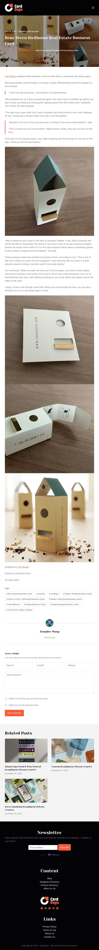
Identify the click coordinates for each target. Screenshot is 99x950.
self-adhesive (13, 604)
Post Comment (14, 713)
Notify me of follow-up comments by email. (28, 698)
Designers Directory (49, 882)
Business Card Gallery (29, 31)
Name (10, 665)
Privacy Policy (49, 926)
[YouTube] (57, 908)
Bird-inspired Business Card (19, 594)
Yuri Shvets (10, 76)
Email (40, 665)
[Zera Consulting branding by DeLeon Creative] (26, 791)
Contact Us (49, 937)
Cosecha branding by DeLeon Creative (71, 766)
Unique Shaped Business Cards (64, 604)
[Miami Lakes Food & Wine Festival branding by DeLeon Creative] (26, 751)
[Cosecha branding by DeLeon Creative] (72, 751)
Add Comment (14, 675)
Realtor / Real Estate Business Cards (65, 599)
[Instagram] (42, 908)
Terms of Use (49, 930)
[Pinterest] (53, 908)
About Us (49, 933)
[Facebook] (46, 908)
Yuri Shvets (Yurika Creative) (19, 610)
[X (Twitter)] (50, 908)
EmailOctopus (55, 855)
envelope (54, 594)
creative (40, 594)
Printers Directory (49, 885)
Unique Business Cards (35, 604)
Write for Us (49, 888)
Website (71, 665)
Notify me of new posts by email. (24, 705)
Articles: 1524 (49, 638)
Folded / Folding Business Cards (77, 594)
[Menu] (93, 8)
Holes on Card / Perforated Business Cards (25, 599)
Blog (49, 878)
